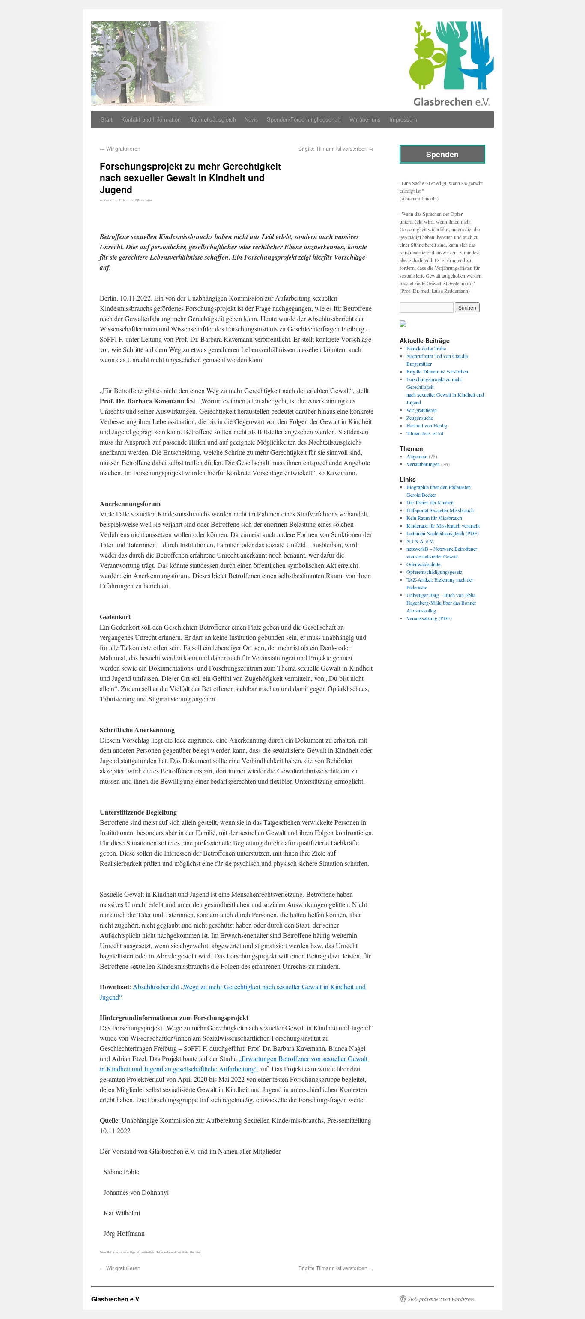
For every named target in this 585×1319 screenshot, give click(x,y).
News (251, 119)
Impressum (403, 119)
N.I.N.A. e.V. (420, 540)
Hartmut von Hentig (426, 425)
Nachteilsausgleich (212, 119)
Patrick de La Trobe (426, 348)
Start (107, 119)
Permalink (195, 1252)
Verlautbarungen (423, 463)
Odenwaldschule (423, 564)
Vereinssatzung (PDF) (429, 618)
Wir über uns (365, 119)
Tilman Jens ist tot (424, 433)
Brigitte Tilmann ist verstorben (336, 148)
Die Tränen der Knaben (430, 502)
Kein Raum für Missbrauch (434, 517)
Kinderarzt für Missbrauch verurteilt (443, 525)
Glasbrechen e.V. (115, 1299)
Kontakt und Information (151, 119)
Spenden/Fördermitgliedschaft (304, 119)
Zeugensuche (419, 417)
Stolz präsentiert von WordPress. (441, 1298)
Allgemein (135, 1252)
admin (149, 200)
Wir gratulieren (120, 148)
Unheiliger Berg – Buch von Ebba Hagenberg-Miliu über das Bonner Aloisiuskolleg (441, 602)
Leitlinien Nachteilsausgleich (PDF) (442, 533)
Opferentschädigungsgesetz (434, 571)
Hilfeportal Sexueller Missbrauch (440, 510)
